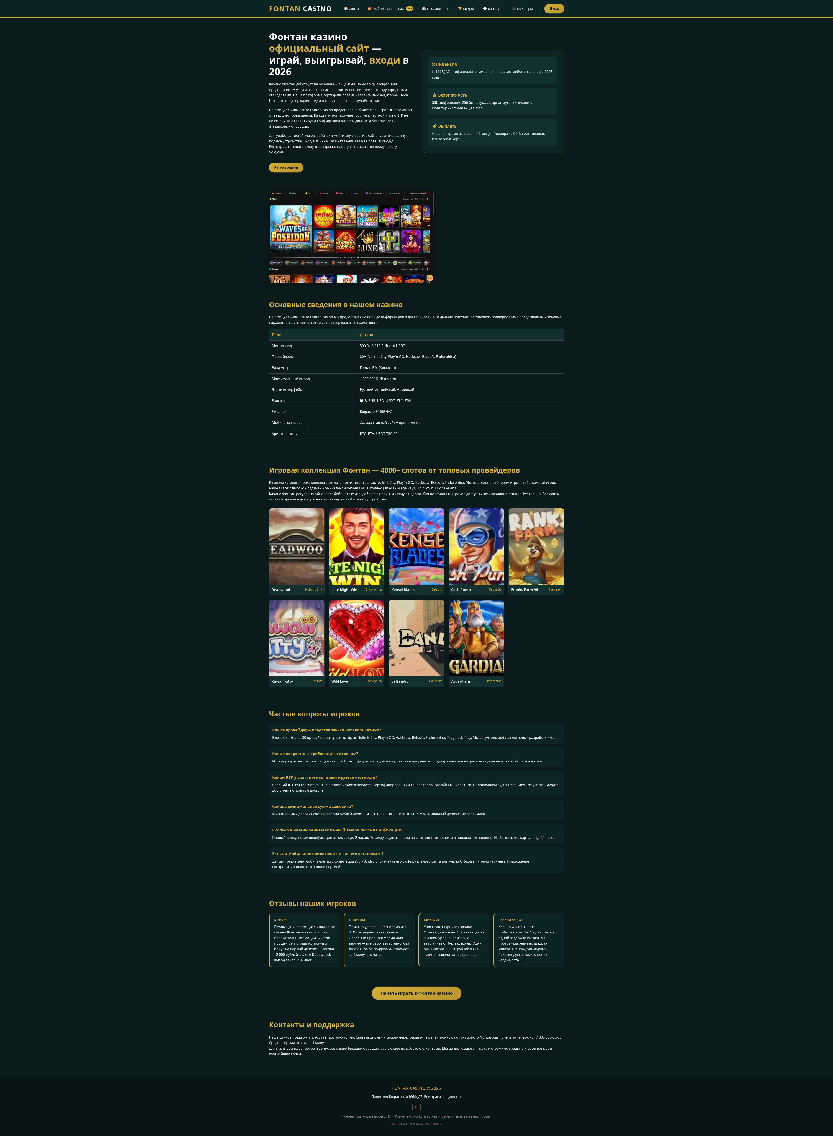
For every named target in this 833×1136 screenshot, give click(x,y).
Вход (554, 8)
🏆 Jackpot (466, 8)
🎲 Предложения (435, 8)
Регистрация (286, 167)
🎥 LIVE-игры (522, 8)
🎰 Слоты (351, 8)
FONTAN (300, 8)
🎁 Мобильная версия (390, 8)
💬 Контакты (493, 8)
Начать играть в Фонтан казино (416, 993)
